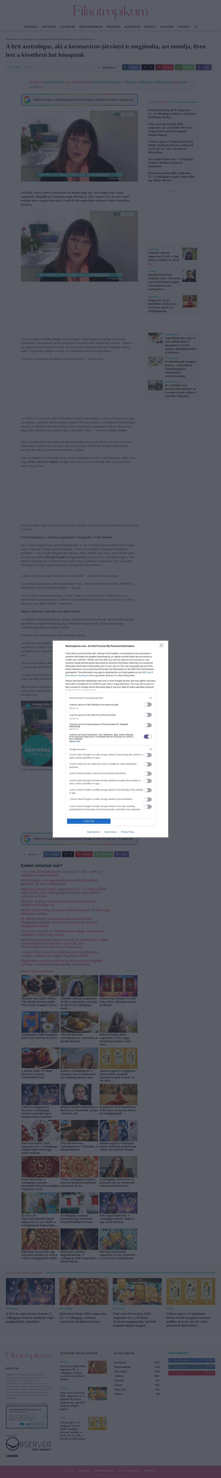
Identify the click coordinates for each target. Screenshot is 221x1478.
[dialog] (110, 739)
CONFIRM (88, 821)
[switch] (148, 704)
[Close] (162, 646)
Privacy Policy (127, 832)
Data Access (110, 832)
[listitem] (110, 697)
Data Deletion (93, 832)
